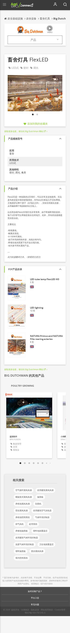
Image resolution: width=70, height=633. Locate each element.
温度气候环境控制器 (24, 544)
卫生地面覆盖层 (46, 544)
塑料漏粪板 (20, 551)
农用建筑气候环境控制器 (26, 537)
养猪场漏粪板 (21, 530)
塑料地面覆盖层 (40, 530)
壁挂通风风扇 (21, 510)
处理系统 (33, 524)
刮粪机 (38, 503)
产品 (33, 40)
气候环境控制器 (42, 517)
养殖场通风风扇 (22, 503)
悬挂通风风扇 (37, 551)
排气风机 (19, 524)
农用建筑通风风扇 (45, 490)
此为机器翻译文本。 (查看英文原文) (24, 257)
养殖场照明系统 (22, 517)
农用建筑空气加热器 (42, 510)
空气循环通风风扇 (23, 490)
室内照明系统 (21, 557)
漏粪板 (40, 496)
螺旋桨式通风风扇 (23, 496)
